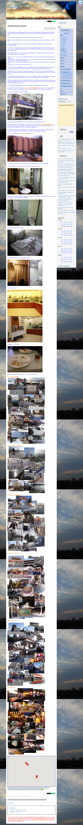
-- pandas (63, 41)
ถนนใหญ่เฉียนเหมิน (20, 789)
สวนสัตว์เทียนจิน (26, 787)
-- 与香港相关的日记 (66, 76)
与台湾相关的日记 (65, 80)
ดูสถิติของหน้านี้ (10, 803)
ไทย (80, 1)
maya (62, 63)
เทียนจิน (24, 810)
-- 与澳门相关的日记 (66, 78)
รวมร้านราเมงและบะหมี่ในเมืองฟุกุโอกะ (66, 164)
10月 (65, 235)
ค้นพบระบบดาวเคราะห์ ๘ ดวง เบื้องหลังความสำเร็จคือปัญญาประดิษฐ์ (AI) (66, 196)
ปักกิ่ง (24, 811)
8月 (71, 224)
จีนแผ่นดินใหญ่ (19, 810)
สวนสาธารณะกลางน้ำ (17, 787)
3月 (68, 222)
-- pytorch (63, 48)
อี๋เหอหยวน (10, 787)
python (66, 33)
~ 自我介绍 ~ (62, 23)
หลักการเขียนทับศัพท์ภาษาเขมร (64, 148)
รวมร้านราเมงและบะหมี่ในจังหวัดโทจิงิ (66, 158)
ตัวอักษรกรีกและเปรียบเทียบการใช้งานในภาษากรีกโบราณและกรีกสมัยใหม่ (66, 166)
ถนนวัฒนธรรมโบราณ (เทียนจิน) (41, 787)
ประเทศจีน (12, 810)
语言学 (62, 60)
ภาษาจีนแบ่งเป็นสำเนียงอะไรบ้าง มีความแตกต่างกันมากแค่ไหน (66, 178)
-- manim (63, 43)
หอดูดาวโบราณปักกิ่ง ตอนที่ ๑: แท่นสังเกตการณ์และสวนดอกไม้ (65, 199)
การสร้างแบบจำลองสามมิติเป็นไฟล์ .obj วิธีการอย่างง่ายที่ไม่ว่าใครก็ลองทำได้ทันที (66, 173)
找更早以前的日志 (64, 266)
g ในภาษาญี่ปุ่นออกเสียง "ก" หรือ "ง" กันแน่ (66, 190)
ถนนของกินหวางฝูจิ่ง (34, 789)
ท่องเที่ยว (11, 812)
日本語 (80, 3)
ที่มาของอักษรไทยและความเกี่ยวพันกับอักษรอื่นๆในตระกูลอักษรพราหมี (65, 169)
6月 (65, 224)
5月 (62, 224)
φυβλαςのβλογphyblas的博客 (14, 6)
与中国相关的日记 (65, 72)
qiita (61, 91)
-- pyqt (62, 46)
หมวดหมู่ (12, 808)
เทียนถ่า (32, 787)
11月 (68, 235)
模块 (61, 35)
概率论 (62, 66)
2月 (65, 222)
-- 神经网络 (63, 52)
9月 (62, 235)
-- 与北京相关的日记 (66, 74)
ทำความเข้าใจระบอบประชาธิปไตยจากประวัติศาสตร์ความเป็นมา (66, 181)
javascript (63, 55)
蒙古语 (62, 58)
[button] (26, 763)
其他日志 (63, 94)
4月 (71, 222)
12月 (71, 235)
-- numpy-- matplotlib (63, 38)
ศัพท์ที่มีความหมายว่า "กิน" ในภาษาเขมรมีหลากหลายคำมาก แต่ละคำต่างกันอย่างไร (66, 142)
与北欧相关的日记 (65, 83)
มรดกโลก (17, 812)
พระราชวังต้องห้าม (11, 789)
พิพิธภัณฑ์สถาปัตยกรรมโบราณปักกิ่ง (65, 202)
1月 (62, 222)
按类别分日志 (62, 99)
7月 (68, 224)
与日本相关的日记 (65, 69)
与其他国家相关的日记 (66, 87)
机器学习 (63, 50)
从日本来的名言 (65, 30)
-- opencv (63, 44)
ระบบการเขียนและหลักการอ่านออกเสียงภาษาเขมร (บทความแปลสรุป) (66, 139)
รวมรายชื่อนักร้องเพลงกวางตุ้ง (64, 175)
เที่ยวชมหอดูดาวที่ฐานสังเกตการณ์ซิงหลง (66, 210)
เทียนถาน (27, 789)
